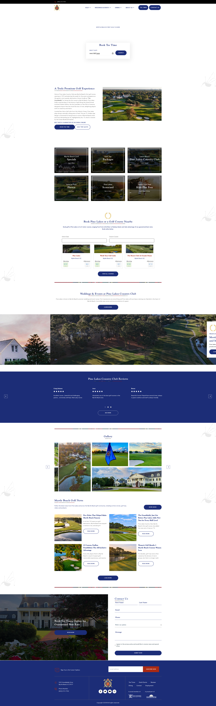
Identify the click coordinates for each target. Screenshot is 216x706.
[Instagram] (114, 691)
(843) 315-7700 (61, 1)
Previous (3, 339)
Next (212, 339)
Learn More (108, 307)
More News (152, 507)
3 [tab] (110, 407)
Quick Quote (143, 682)
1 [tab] (105, 407)
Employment (149, 685)
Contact (139, 685)
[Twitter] (105, 691)
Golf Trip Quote (82, 127)
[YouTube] (110, 691)
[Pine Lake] (56, 7)
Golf (87, 7)
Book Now (70, 632)
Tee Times (143, 7)
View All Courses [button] (108, 273)
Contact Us (155, 7)
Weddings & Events (102, 7)
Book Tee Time (64, 127)
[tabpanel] (69, 394)
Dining (117, 7)
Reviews (153, 682)
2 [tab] (108, 407)
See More (108, 412)
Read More (91, 531)
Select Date (93, 50)
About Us (129, 7)
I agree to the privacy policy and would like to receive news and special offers (137, 645)
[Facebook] (100, 691)
